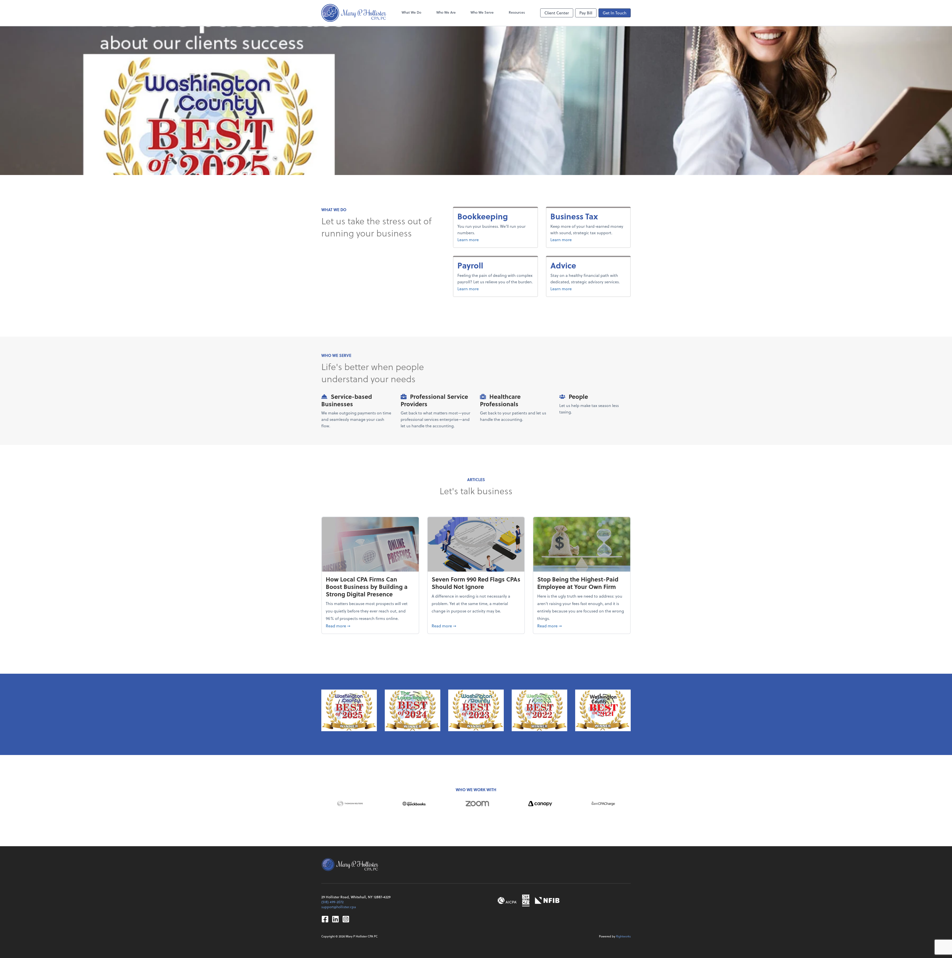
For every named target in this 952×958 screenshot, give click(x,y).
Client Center (556, 13)
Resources (517, 12)
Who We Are (446, 12)
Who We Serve (482, 12)
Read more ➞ (370, 626)
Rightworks (623, 936)
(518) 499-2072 (332, 901)
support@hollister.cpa (338, 906)
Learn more (486, 239)
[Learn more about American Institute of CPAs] (507, 900)
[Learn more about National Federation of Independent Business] (547, 900)
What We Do (411, 12)
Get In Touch (614, 13)
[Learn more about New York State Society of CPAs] (526, 900)
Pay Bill (585, 13)
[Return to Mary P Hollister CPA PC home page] (353, 13)
